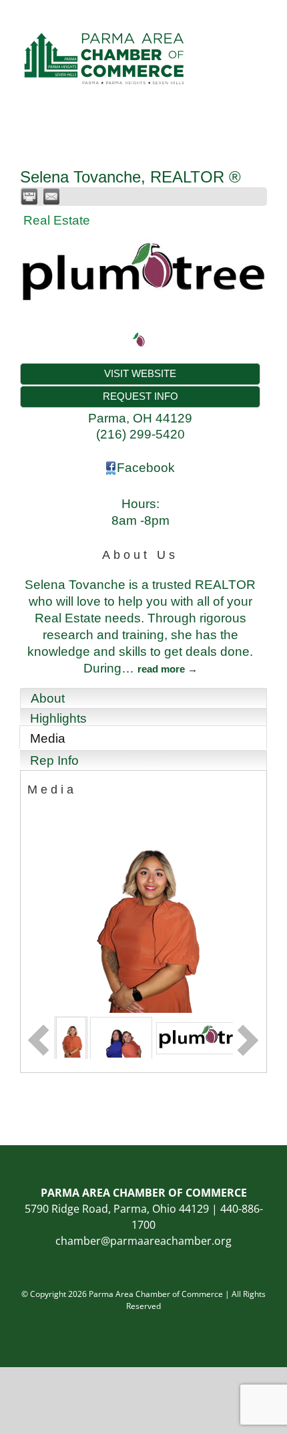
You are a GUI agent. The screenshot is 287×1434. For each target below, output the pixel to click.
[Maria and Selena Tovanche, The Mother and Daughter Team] (121, 1037)
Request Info (140, 396)
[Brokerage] (206, 1037)
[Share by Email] (51, 197)
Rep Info (54, 760)
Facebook (146, 468)
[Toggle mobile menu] (261, 20)
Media (47, 738)
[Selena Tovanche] (71, 1037)
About (48, 698)
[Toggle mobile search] (237, 20)
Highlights (58, 718)
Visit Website (140, 373)
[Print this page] (29, 197)
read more (161, 669)
